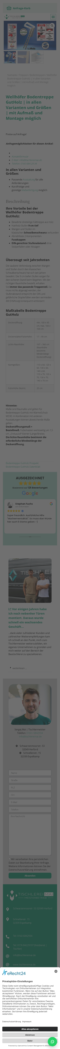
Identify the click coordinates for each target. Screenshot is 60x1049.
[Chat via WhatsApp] (52, 1041)
